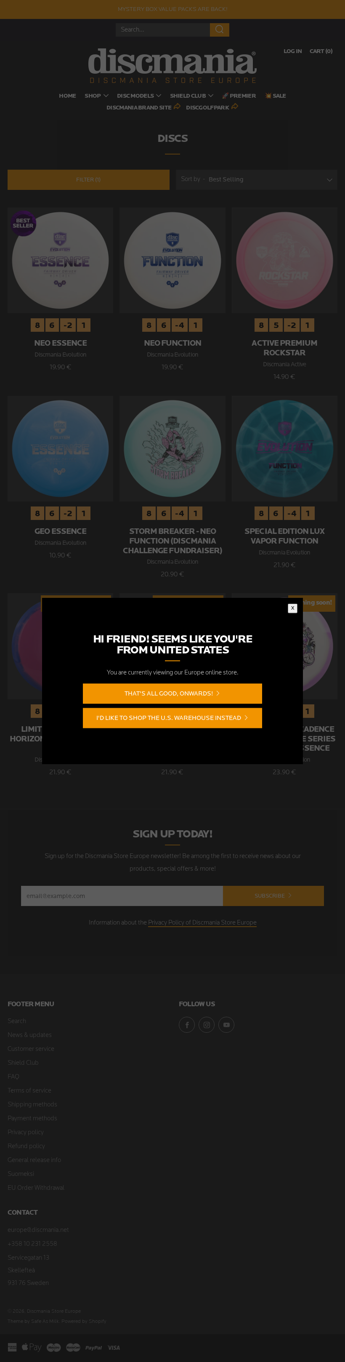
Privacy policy (26, 1133)
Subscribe (270, 896)
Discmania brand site (138, 108)
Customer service (31, 1049)
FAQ (13, 1077)
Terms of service (29, 1091)
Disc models (135, 96)
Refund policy (26, 1146)
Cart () (321, 51)
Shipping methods (32, 1105)
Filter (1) (88, 179)
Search (17, 1021)
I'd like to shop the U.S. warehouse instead (168, 717)
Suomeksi (21, 1174)
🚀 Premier (239, 96)
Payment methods (32, 1119)
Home (67, 96)
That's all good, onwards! (169, 693)
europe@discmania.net (38, 1230)
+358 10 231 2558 (32, 1244)
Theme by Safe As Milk (33, 1321)
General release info (34, 1160)
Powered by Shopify (83, 1321)
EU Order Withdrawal (36, 1188)
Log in (293, 51)
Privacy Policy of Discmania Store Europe (202, 923)
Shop (93, 96)
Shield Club (188, 96)
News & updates (30, 1035)
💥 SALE (275, 96)
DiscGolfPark (207, 108)
